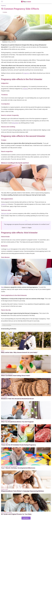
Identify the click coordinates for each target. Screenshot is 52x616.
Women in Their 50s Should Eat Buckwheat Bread (17, 398)
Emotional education (6, 512)
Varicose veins (5, 213)
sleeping (25, 88)
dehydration (15, 123)
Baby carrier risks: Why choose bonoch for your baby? (19, 352)
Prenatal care (4, 443)
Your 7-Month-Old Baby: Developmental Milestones (18, 468)
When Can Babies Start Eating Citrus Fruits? (15, 375)
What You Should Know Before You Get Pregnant (17, 422)
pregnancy (26, 73)
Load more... (26, 518)
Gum (2, 287)
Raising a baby (4, 489)
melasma (3, 204)
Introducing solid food (7, 374)
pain (9, 249)
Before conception (5, 420)
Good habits (4, 397)
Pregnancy (3, 5)
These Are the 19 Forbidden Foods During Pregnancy (18, 445)
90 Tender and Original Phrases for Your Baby (16, 514)
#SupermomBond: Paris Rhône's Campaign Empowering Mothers (22, 491)
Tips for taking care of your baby (9, 466)
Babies (2, 350)
